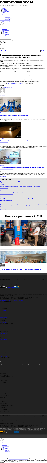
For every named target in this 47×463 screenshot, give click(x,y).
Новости (4, 8)
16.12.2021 (2, 51)
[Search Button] (12, 40)
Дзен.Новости (5, 13)
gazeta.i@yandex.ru (4, 333)
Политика (7, 15)
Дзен (38, 50)
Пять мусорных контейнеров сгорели (15, 83)
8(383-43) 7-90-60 (3, 310)
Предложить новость (5, 21)
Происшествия (5, 11)
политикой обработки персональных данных (18, 459)
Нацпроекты (7, 17)
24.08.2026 (2, 184)
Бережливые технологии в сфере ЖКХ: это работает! (14, 115)
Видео (3, 12)
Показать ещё (3, 176)
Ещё (3, 14)
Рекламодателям (8, 18)
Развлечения (7, 19)
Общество (4, 9)
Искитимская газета (7, 455)
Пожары (2, 50)
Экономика (4, 10)
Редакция (2, 95)
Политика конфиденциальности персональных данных (11, 300)
